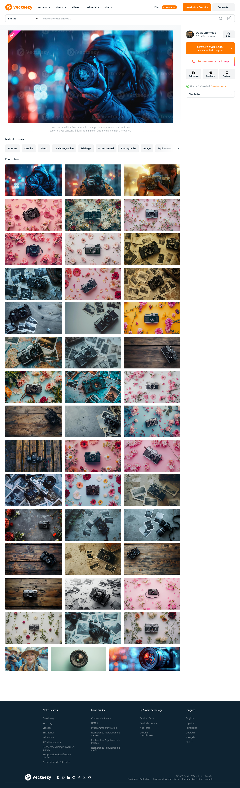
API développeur (52, 742)
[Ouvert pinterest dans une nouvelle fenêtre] (73, 777)
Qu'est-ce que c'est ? (220, 86)
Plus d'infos (194, 94)
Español (190, 723)
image (147, 148)
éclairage (86, 148)
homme (12, 148)
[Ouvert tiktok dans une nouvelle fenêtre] (79, 777)
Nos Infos (145, 727)
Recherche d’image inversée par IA (58, 748)
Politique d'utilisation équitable (197, 778)
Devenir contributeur (147, 734)
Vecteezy (47, 723)
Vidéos (75, 7)
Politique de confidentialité (166, 778)
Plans (157, 7)
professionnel (106, 148)
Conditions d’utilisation (139, 778)
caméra (28, 148)
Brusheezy (48, 718)
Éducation (48, 737)
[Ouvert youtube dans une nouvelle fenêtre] (89, 777)
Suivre (229, 36)
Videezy (47, 727)
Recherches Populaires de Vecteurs (105, 734)
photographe (128, 148)
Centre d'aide (147, 718)
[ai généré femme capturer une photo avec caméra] (26, 659)
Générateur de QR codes (56, 762)
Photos (59, 7)
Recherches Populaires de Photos (105, 741)
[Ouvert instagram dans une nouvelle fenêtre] (63, 777)
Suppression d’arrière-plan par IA (57, 756)
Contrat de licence (101, 718)
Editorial (91, 7)
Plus (106, 7)
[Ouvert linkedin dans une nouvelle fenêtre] (68, 777)
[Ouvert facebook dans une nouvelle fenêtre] (58, 777)
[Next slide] (175, 148)
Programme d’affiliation (104, 727)
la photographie (64, 148)
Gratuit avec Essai (210, 48)
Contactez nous (148, 723)
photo (43, 148)
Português (191, 727)
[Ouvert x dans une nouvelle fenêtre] (84, 777)
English (190, 718)
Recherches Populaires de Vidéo (105, 749)
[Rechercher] (221, 18)
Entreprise (48, 732)
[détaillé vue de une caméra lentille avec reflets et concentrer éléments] (144, 659)
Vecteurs (43, 7)
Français (190, 737)
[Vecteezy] (18, 7)
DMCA (94, 723)
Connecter (223, 7)
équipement (165, 148)
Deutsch (190, 732)
